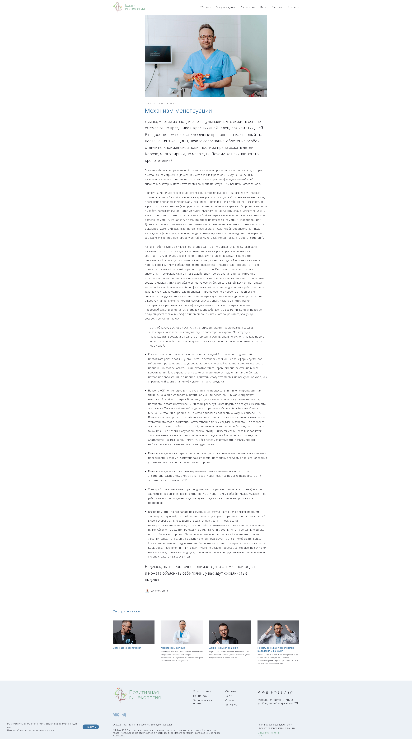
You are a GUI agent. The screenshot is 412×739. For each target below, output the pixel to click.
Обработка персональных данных (276, 728)
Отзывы (277, 7)
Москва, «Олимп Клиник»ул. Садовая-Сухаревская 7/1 (278, 701)
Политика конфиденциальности (275, 724)
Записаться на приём (202, 701)
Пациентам (247, 7)
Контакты (293, 7)
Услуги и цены (225, 7)
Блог (263, 7)
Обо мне (205, 7)
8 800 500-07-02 (276, 693)
